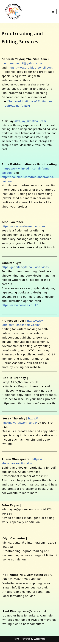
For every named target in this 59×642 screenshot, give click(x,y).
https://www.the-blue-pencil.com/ (31, 67)
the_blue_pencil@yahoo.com (22, 63)
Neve (16, 638)
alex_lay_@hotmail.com (30, 121)
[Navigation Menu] (53, 11)
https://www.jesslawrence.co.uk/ (24, 226)
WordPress (39, 638)
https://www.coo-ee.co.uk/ (20, 305)
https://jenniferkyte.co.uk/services (25, 267)
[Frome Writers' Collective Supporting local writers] (12, 11)
